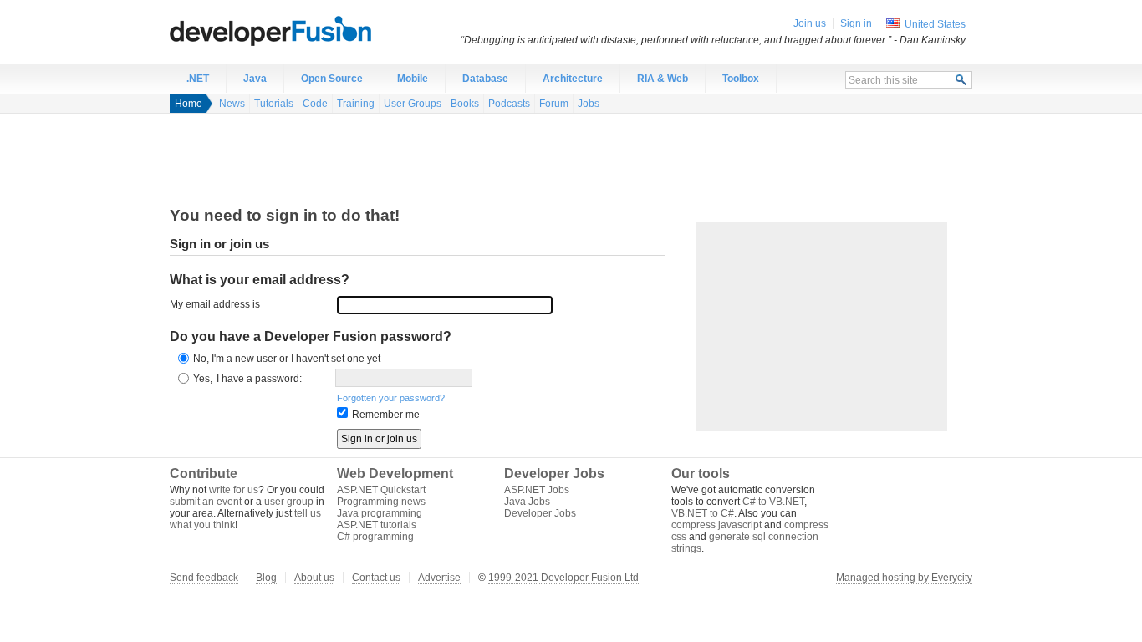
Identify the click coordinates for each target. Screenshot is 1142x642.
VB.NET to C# (702, 513)
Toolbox (740, 78)
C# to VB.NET (773, 501)
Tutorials (273, 104)
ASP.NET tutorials (376, 525)
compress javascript (716, 525)
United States (935, 24)
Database (485, 78)
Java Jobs (527, 501)
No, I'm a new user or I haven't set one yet (286, 358)
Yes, (202, 379)
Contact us (376, 577)
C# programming (375, 537)
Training (356, 104)
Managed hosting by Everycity (904, 577)
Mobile (412, 78)
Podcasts (509, 104)
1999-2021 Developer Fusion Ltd (563, 577)
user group (289, 501)
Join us (809, 23)
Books (465, 104)
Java (255, 78)
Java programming (379, 513)
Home (188, 104)
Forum (553, 104)
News (232, 104)
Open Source (332, 78)
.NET (197, 78)
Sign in (856, 23)
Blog (266, 577)
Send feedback (204, 577)
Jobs (588, 104)
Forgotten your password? (391, 398)
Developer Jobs (540, 513)
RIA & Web (662, 78)
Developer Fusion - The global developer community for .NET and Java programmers (312, 30)
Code (315, 104)
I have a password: (259, 379)
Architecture (573, 78)
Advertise (439, 577)
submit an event (206, 501)
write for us (233, 490)
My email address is (215, 304)
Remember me (386, 414)
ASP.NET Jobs (536, 490)
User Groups (412, 104)
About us (314, 577)
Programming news (381, 501)
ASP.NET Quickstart (381, 490)
